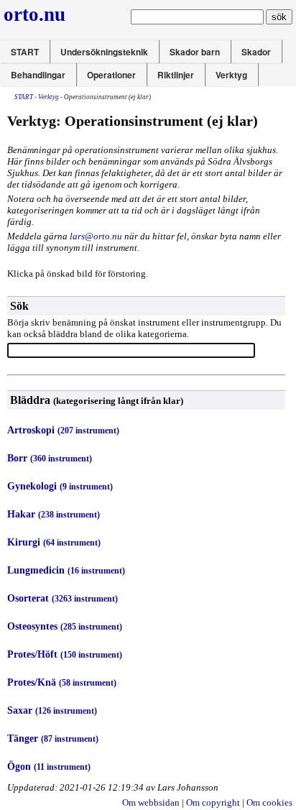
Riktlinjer (175, 74)
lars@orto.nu (96, 236)
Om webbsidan (151, 802)
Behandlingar (38, 74)
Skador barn (195, 51)
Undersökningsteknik (104, 51)
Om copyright (213, 802)
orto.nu (34, 14)
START (25, 51)
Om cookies (269, 802)
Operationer (111, 74)
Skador (256, 51)
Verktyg (231, 74)
